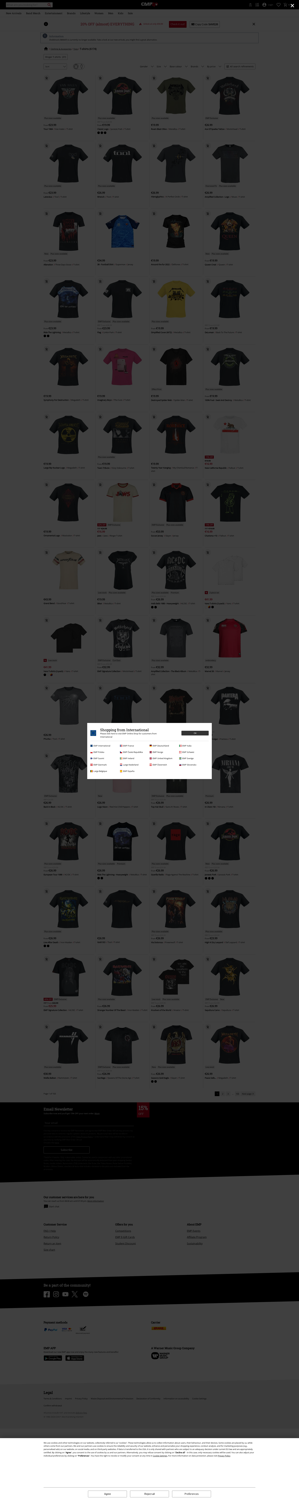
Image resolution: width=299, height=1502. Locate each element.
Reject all (149, 1494)
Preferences (192, 1494)
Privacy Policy (224, 1455)
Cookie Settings (160, 1455)
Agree (107, 1494)
